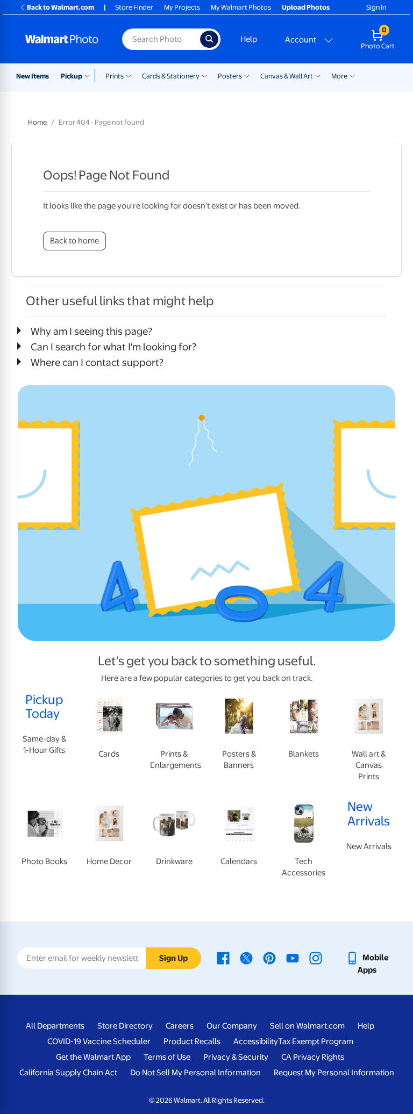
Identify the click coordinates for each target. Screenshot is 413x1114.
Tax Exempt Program (315, 1041)
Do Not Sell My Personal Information (195, 1072)
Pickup (71, 76)
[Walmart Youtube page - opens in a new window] (292, 957)
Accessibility (255, 1041)
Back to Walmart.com (60, 7)
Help (248, 39)
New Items (32, 76)
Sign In (376, 7)
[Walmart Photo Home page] (62, 39)
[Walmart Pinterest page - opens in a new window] (269, 957)
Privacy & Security (235, 1057)
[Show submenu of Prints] (128, 75)
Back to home (74, 241)
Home (37, 122)
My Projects (182, 7)
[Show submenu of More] (352, 75)
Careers (180, 1026)
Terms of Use (167, 1057)
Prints (114, 76)
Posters (230, 76)
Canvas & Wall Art (286, 76)
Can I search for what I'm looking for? (113, 347)
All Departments (55, 1026)
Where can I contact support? (97, 362)
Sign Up (173, 958)
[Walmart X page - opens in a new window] (246, 957)
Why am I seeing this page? (91, 331)
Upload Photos (306, 7)
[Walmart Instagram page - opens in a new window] (315, 957)
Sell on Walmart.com (307, 1026)
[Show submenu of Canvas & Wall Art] (318, 75)
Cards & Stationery (171, 76)
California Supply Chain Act (68, 1072)
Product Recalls (191, 1041)
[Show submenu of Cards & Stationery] (204, 75)
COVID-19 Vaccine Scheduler (99, 1041)
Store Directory (125, 1026)
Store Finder (134, 7)
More (339, 76)
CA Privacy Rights (312, 1057)
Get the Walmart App (93, 1057)
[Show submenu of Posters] (247, 75)
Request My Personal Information (334, 1072)
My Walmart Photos (241, 7)
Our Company (231, 1026)
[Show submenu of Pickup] (89, 75)
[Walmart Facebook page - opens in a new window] (223, 957)
